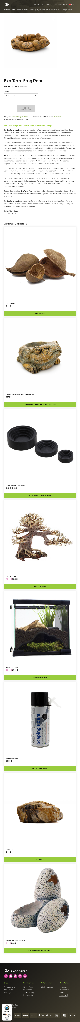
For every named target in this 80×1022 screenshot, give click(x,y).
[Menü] (10, 1005)
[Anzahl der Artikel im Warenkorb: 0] (74, 4)
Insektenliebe (9, 10)
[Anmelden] (38, 4)
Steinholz (9, 849)
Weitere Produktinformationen (17, 119)
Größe (6, 92)
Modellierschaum (12, 758)
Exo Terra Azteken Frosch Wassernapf (20, 394)
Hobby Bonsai (11, 576)
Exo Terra (57, 117)
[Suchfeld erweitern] (34, 4)
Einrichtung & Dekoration (42, 10)
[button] (53, 19)
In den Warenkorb (26, 109)
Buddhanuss (10, 303)
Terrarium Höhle (12, 667)
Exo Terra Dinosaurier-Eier (16, 940)
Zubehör (26, 10)
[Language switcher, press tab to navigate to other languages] (70, 4)
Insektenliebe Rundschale (15, 485)
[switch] (7, 1018)
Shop (19, 10)
